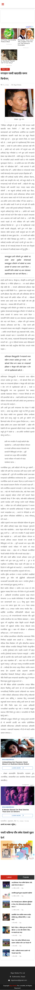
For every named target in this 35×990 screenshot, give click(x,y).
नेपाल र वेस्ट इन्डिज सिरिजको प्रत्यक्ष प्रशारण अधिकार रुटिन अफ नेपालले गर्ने (21, 941)
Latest (9, 877)
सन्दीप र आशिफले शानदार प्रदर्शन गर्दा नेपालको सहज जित (21, 952)
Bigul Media (13, 986)
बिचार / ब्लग (5, 69)
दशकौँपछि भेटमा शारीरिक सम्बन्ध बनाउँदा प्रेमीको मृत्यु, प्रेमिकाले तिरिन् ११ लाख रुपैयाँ (21, 917)
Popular (26, 877)
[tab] (9, 877)
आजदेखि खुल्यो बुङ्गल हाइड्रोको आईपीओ (22, 893)
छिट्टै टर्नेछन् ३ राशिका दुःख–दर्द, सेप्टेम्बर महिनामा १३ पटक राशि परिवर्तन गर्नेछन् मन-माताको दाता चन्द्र (22, 930)
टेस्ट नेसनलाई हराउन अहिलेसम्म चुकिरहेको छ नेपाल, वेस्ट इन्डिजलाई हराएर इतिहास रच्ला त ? (22, 904)
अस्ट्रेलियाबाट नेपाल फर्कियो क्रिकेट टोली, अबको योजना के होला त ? (22, 884)
